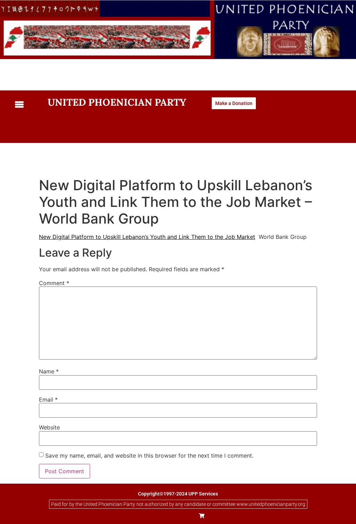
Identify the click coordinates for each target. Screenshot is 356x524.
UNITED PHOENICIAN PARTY (117, 102)
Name (49, 371)
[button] (26, 104)
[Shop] (201, 515)
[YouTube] (186, 515)
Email (48, 399)
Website (49, 427)
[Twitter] (170, 515)
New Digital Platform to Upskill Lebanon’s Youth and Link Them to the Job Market (147, 236)
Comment (54, 283)
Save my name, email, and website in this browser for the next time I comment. (149, 455)
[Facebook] (154, 515)
